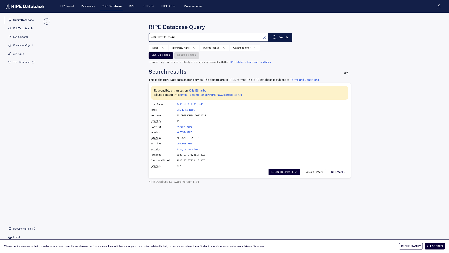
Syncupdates (20, 36)
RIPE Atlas (168, 6)
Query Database (23, 20)
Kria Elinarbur (198, 90)
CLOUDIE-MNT (184, 143)
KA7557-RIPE (184, 126)
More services (193, 6)
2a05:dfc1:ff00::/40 (190, 104)
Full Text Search (23, 28)
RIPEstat (148, 6)
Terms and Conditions (305, 80)
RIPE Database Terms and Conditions (250, 62)
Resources (88, 6)
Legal (16, 237)
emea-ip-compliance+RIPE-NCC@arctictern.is (211, 94)
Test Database (21, 62)
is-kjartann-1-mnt (188, 149)
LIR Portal (67, 6)
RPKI (132, 6)
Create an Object (23, 45)
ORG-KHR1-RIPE (186, 109)
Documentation (22, 228)
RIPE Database (112, 6)
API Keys (18, 53)
